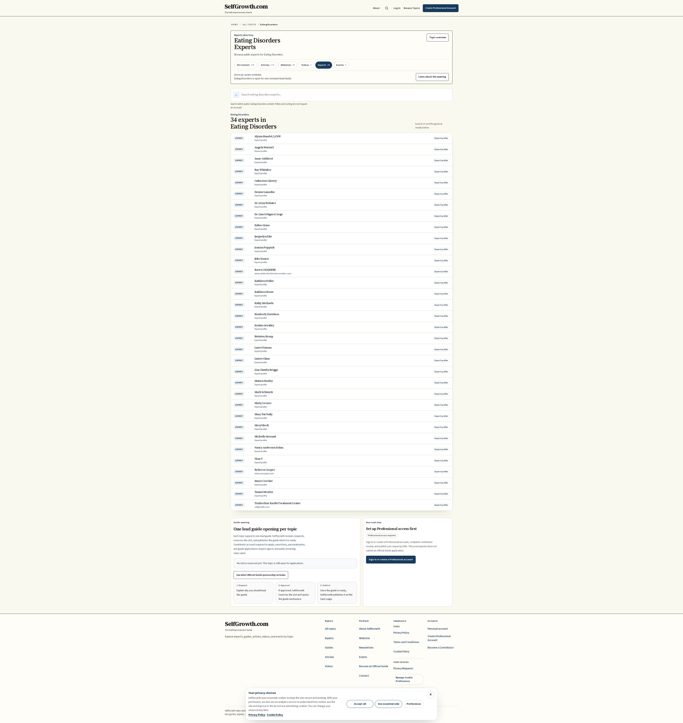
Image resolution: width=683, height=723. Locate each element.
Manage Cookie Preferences (404, 679)
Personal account (438, 629)
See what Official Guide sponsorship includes (260, 575)
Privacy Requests (403, 668)
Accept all (360, 704)
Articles (329, 657)
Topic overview (437, 37)
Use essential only (388, 704)
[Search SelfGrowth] (387, 8)
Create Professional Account (439, 638)
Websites (364, 638)
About (376, 8)
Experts (329, 638)
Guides (329, 648)
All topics (330, 629)
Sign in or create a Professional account (391, 559)
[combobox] (345, 95)
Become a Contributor (441, 648)
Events (363, 657)
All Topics (249, 24)
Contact (364, 676)
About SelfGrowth (369, 629)
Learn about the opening (432, 76)
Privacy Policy (401, 633)
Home (234, 24)
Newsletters (366, 648)
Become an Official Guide (373, 666)
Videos (329, 666)
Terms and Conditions (406, 642)
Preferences (414, 704)
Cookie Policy (401, 651)
